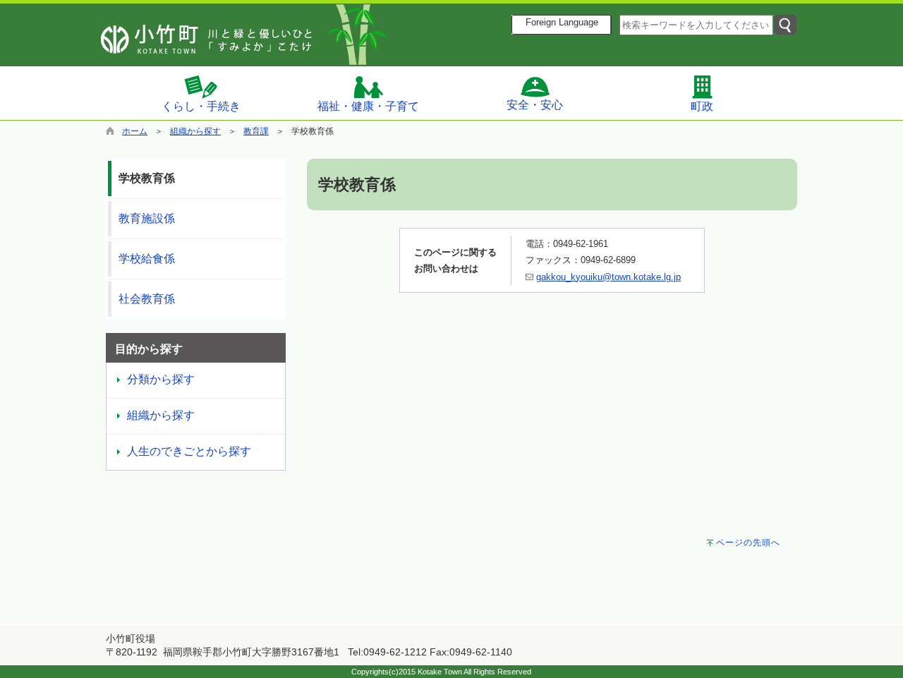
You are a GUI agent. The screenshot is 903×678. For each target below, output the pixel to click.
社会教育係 (147, 299)
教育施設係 (147, 218)
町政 (702, 106)
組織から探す (195, 131)
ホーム (134, 131)
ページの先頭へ (748, 542)
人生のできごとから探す (189, 451)
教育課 (256, 131)
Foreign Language (562, 23)
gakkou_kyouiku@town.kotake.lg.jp (608, 277)
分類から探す (161, 379)
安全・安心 (535, 105)
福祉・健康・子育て (368, 106)
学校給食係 (147, 259)
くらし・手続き (201, 106)
